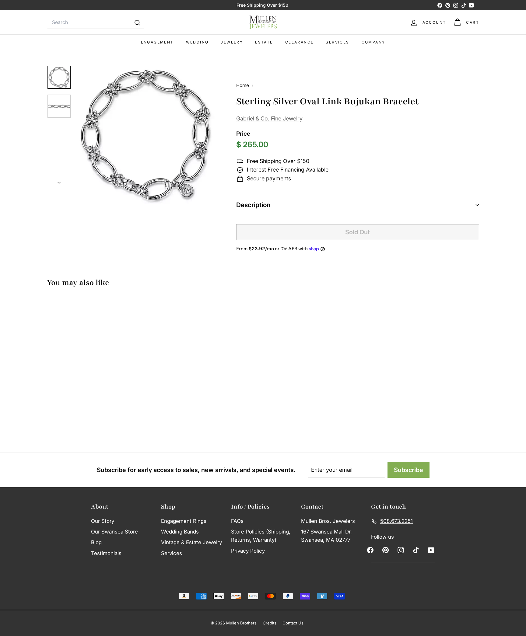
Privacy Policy (248, 551)
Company (373, 42)
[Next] (59, 181)
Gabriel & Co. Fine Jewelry (269, 118)
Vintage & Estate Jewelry (191, 542)
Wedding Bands (180, 532)
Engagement (157, 42)
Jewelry (232, 42)
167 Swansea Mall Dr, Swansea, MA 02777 (326, 536)
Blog (96, 542)
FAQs (237, 521)
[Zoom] (146, 135)
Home (243, 85)
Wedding (197, 42)
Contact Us (292, 622)
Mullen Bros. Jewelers (328, 521)
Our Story (102, 521)
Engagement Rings (183, 521)
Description (253, 205)
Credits (269, 622)
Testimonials (106, 553)
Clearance (299, 42)
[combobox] (95, 22)
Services (337, 42)
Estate (264, 42)
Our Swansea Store (114, 532)
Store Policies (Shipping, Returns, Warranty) (260, 536)
